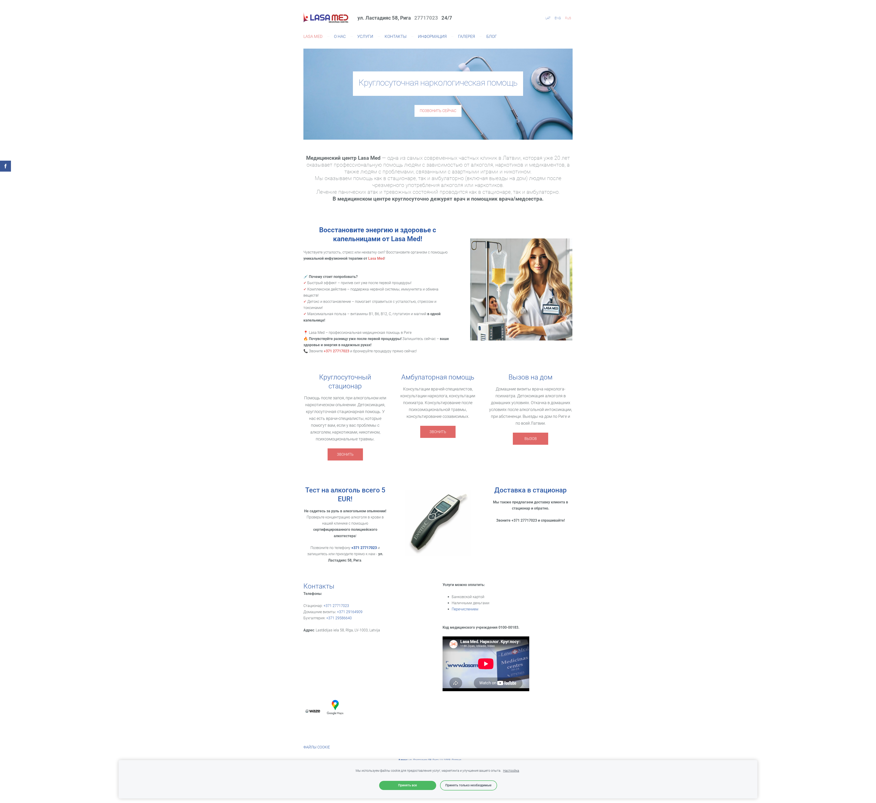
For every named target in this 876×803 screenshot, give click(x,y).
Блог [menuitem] (491, 36)
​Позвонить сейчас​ (438, 111)
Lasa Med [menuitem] (313, 36)
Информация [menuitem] (432, 36)
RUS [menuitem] (568, 18)
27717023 (425, 18)
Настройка (511, 771)
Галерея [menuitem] (466, 36)
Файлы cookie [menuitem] (316, 747)
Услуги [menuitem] (365, 36)
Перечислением (465, 609)
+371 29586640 (339, 618)
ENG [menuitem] (558, 18)
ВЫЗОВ (530, 439)
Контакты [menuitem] (396, 36)
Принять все (407, 785)
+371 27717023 (364, 548)
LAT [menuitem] (547, 18)
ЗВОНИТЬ (345, 454)
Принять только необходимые (468, 785)
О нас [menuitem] (340, 36)
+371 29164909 (349, 612)
